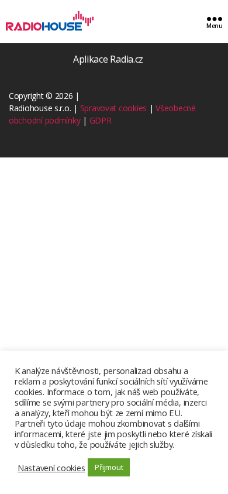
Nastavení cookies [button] (51, 467)
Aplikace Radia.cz (108, 59)
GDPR (100, 120)
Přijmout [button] (109, 467)
